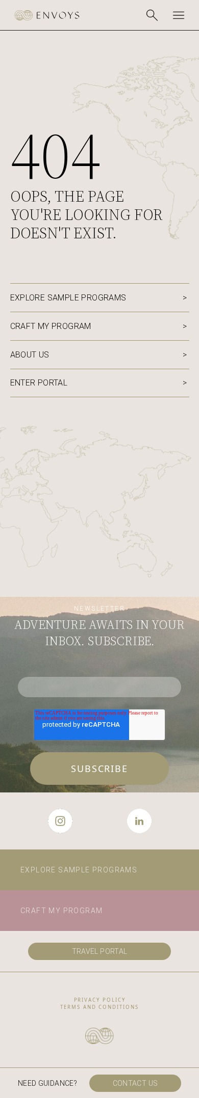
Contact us (135, 1083)
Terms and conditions (99, 1007)
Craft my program (50, 326)
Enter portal (39, 383)
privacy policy (100, 1000)
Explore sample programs (68, 298)
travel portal (100, 951)
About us (29, 355)
